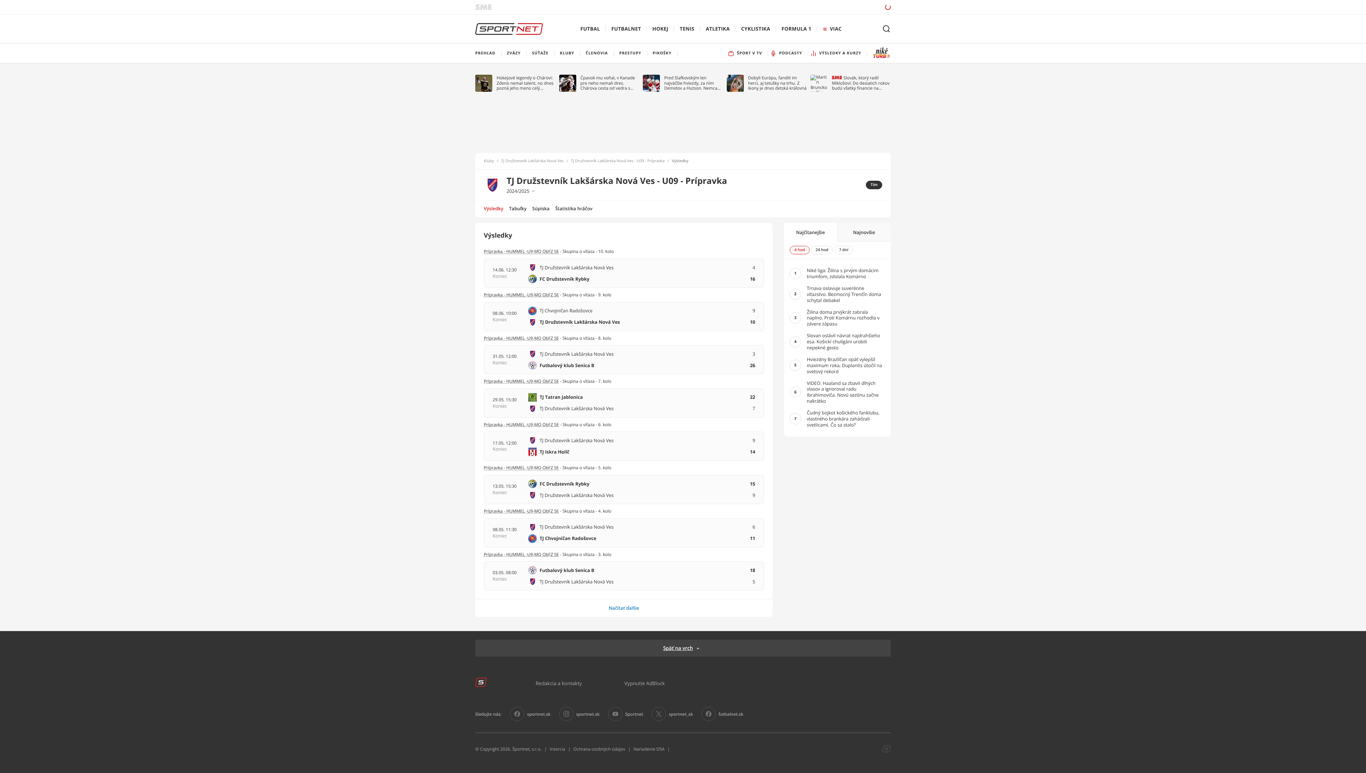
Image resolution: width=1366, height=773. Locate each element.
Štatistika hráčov (574, 208)
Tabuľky (517, 208)
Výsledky (493, 208)
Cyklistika (755, 29)
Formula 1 (796, 29)
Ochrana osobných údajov (599, 749)
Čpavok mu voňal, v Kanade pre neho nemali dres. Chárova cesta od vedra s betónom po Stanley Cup (608, 83)
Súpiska (540, 208)
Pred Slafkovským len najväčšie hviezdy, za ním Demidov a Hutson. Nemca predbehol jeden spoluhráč (691, 83)
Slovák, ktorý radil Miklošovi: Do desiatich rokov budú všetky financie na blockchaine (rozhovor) (860, 83)
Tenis (687, 29)
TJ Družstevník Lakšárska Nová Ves (532, 161)
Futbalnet (626, 29)
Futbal (590, 29)
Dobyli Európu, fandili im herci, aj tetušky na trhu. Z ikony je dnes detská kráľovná (777, 83)
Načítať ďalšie (624, 608)
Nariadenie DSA (649, 749)
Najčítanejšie (810, 232)
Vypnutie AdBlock (644, 683)
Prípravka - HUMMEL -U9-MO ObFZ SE (521, 251)
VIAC (836, 29)
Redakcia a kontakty (559, 683)
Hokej (660, 29)
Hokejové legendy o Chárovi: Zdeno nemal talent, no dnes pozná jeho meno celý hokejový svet (525, 83)
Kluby (489, 161)
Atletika (718, 29)
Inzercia (557, 749)
